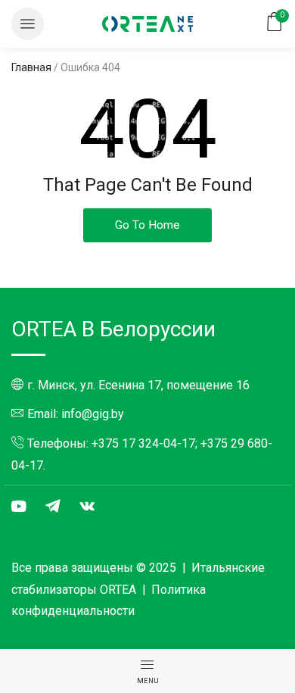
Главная (31, 67)
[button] (27, 24)
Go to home (147, 225)
